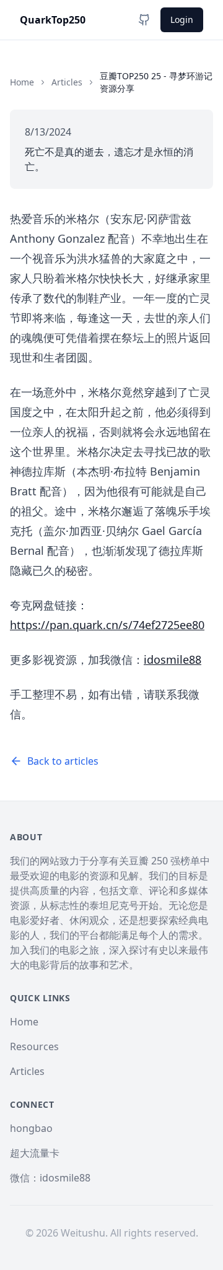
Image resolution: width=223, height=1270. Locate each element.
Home (22, 82)
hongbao (31, 1128)
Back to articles (62, 761)
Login (181, 19)
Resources (34, 1046)
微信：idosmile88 (50, 1178)
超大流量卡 (34, 1153)
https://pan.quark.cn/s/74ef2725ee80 (107, 624)
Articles (66, 82)
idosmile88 (172, 659)
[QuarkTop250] (144, 20)
